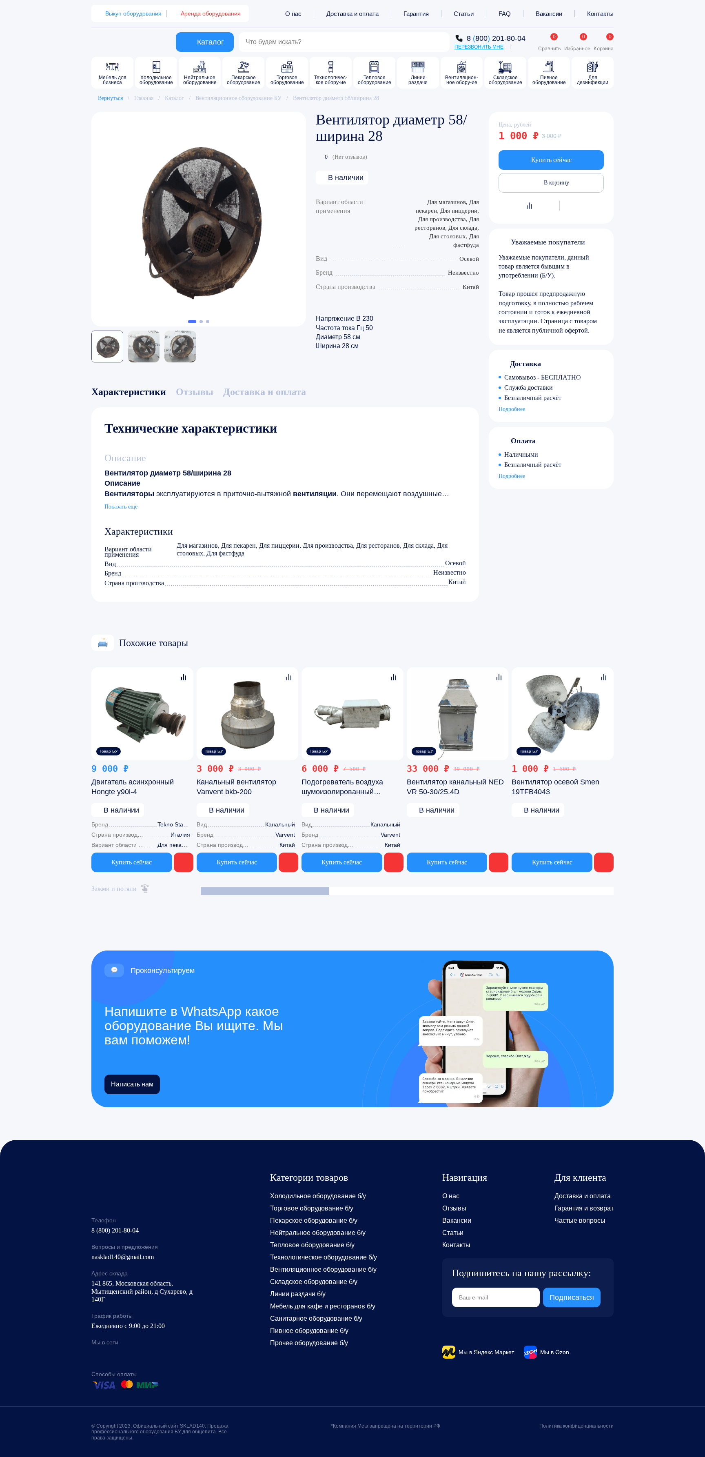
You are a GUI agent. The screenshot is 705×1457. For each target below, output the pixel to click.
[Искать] (439, 42)
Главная (143, 98)
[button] (192, 321)
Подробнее (512, 409)
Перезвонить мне (478, 46)
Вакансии (549, 14)
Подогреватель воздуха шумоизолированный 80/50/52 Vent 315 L (342, 792)
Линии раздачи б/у (298, 1293)
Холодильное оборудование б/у (318, 1196)
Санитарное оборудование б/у (316, 1318)
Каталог (174, 98)
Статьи (464, 14)
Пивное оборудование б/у (309, 1330)
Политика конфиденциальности (576, 1426)
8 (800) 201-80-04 (115, 1230)
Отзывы (454, 1208)
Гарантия (416, 14)
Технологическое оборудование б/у (323, 1257)
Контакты (600, 14)
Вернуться (110, 98)
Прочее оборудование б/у (309, 1342)
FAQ (505, 14)
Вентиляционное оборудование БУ (238, 98)
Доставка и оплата (352, 14)
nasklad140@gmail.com (122, 1256)
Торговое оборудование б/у (311, 1208)
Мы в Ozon (554, 1352)
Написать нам (132, 1084)
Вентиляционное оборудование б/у (323, 1269)
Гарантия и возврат (584, 1208)
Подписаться (572, 1297)
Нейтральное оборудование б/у (318, 1232)
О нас (293, 14)
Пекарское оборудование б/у (313, 1220)
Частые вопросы (579, 1220)
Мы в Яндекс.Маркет (486, 1352)
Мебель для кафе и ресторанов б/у (322, 1306)
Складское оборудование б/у (313, 1281)
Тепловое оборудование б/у (312, 1245)
